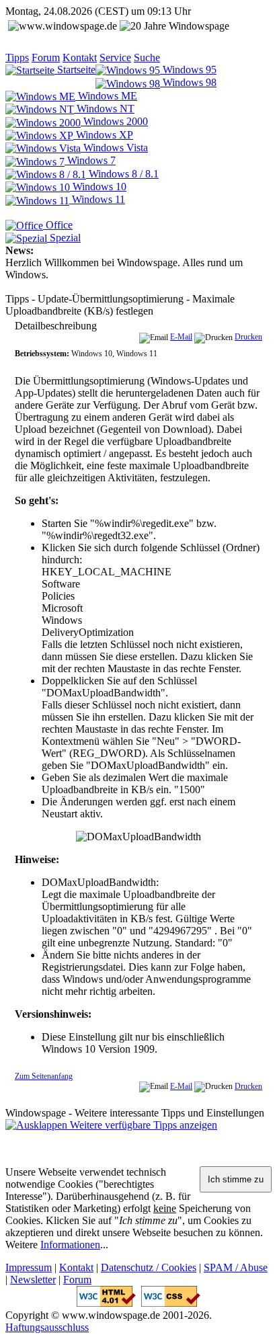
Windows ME (106, 96)
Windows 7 (90, 160)
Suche (147, 57)
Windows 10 (98, 186)
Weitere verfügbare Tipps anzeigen (142, 1125)
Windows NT (104, 108)
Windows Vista (114, 147)
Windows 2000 (114, 121)
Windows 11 (97, 199)
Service (115, 57)
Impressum (28, 1267)
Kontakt (80, 57)
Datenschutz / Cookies (148, 1267)
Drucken (248, 336)
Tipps (17, 57)
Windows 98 (188, 82)
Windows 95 (188, 69)
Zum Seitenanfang (44, 1076)
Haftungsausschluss (47, 1327)
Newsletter (33, 1279)
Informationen (70, 1244)
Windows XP (103, 134)
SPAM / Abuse (236, 1267)
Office (58, 225)
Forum (46, 57)
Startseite (74, 69)
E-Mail (181, 336)
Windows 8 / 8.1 (122, 173)
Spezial (64, 237)
